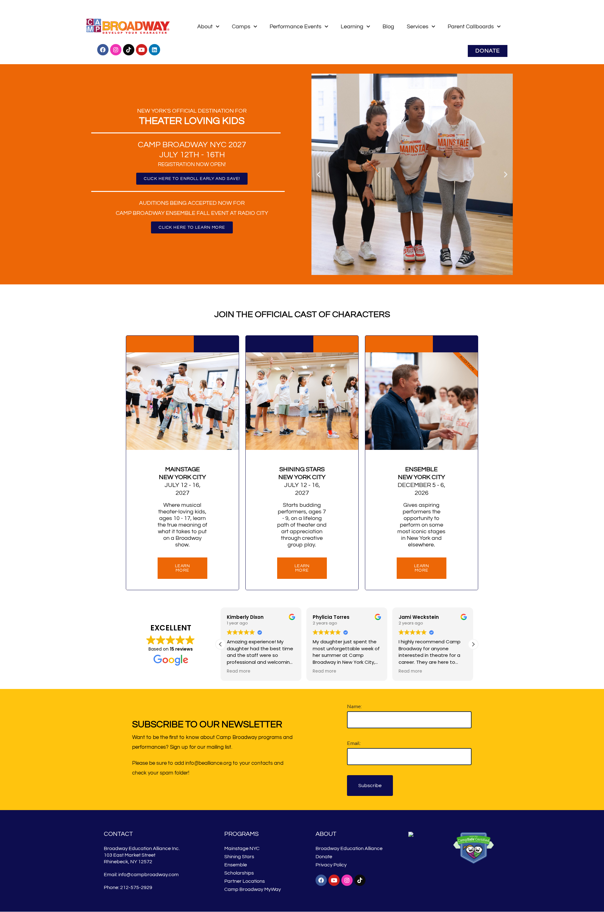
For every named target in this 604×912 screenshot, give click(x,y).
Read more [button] (238, 671)
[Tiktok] (128, 49)
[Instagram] (115, 49)
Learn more (182, 568)
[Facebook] (103, 49)
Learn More (302, 568)
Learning (352, 27)
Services (417, 27)
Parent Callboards (471, 27)
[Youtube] (141, 49)
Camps (241, 27)
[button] (318, 174)
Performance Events (296, 27)
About (205, 27)
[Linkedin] (154, 49)
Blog (388, 27)
